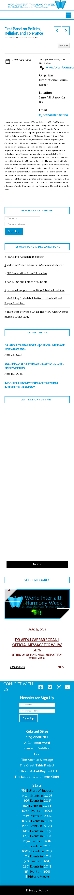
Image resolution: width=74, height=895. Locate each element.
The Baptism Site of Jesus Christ (37, 777)
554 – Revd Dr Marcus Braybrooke (30, 474)
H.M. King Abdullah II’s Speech (25, 256)
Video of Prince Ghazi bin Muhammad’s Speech (36, 265)
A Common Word (37, 743)
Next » (37, 564)
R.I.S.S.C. (37, 754)
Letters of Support (37, 399)
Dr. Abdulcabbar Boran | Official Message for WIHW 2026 (37, 645)
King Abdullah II (37, 737)
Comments (17, 667)
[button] (68, 15)
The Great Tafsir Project (37, 765)
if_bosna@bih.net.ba (53, 115)
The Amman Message (37, 760)
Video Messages (37, 579)
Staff (14, 445)
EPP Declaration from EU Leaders (27, 273)
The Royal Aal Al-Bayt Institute (37, 771)
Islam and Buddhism (37, 748)
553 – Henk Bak (25, 520)
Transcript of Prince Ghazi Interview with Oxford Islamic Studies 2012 (36, 314)
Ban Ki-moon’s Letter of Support (27, 282)
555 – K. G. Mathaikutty (32, 422)
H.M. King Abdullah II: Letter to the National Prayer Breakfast (33, 301)
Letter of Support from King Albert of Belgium (36, 290)
